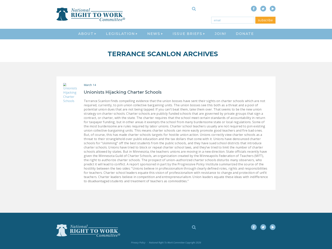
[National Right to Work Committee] (91, 14)
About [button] (86, 34)
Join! (220, 34)
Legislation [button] (120, 34)
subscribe (265, 20)
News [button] (153, 34)
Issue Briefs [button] (187, 34)
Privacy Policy (138, 242)
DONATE (245, 34)
